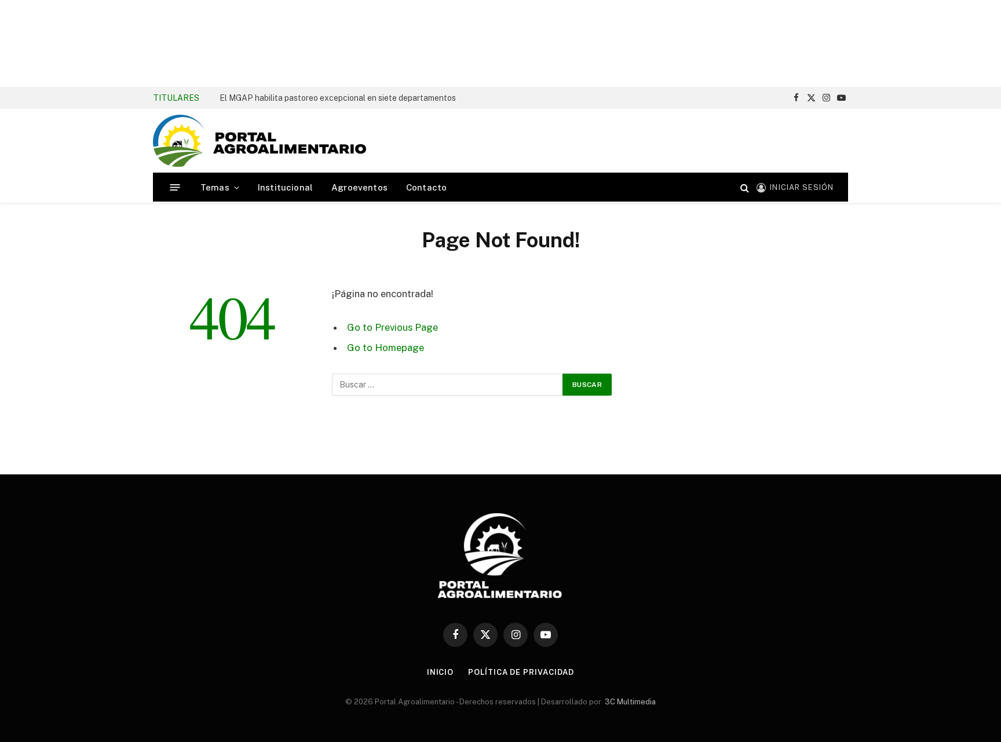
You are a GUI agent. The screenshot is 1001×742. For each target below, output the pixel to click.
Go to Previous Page (392, 327)
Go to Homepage (385, 347)
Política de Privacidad (521, 672)
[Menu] (175, 187)
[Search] (744, 187)
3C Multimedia (630, 701)
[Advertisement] (500, 43)
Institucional (285, 187)
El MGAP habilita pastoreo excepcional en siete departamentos (338, 98)
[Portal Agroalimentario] (259, 141)
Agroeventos (359, 187)
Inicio (440, 672)
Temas (214, 187)
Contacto (426, 187)
